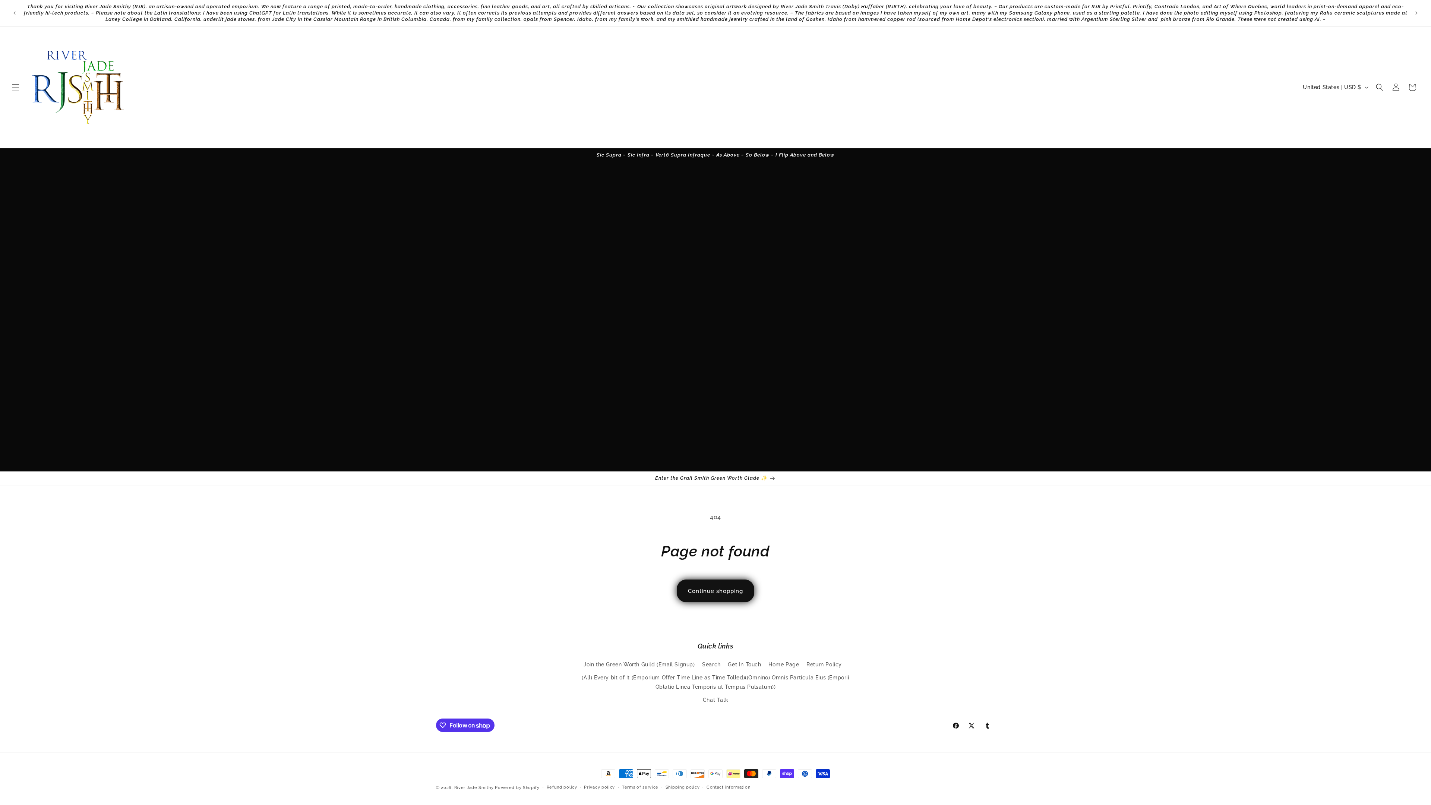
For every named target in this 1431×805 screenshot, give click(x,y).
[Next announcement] (1416, 13)
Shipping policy (683, 787)
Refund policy (562, 787)
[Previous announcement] (14, 13)
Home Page (783, 664)
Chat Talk (715, 700)
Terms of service (640, 787)
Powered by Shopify (517, 787)
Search (711, 664)
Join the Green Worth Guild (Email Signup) (639, 664)
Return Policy (824, 664)
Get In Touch (744, 664)
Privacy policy (599, 787)
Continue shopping (715, 591)
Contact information (728, 787)
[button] (15, 87)
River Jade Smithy (474, 787)
